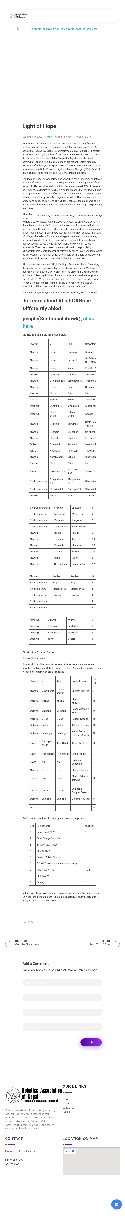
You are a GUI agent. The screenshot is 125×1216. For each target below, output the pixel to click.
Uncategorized (83, 137)
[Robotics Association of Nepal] (18, 16)
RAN (51, 137)
